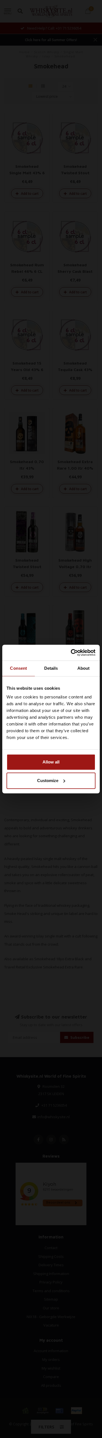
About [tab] (83, 668)
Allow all (51, 762)
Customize (47, 780)
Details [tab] (51, 668)
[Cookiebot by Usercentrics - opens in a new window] (71, 652)
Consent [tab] (18, 668)
